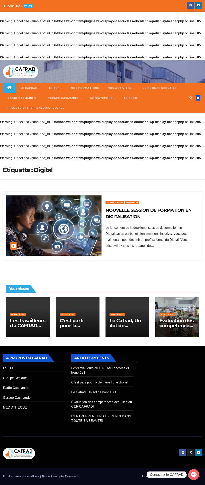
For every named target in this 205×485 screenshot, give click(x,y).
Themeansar (72, 476)
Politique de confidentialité (157, 476)
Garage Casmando (63, 98)
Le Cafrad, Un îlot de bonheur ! (125, 326)
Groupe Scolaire (15, 378)
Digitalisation (115, 202)
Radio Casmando (22, 98)
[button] (190, 98)
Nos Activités (120, 87)
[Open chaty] (193, 474)
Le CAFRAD (29, 87)
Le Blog (130, 98)
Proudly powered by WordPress (21, 476)
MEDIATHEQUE (15, 407)
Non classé (17, 314)
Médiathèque (102, 98)
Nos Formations (85, 87)
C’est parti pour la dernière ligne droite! (99, 382)
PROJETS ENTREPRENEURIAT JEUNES (35, 107)
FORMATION (132, 202)
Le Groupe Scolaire (160, 87)
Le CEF (54, 87)
